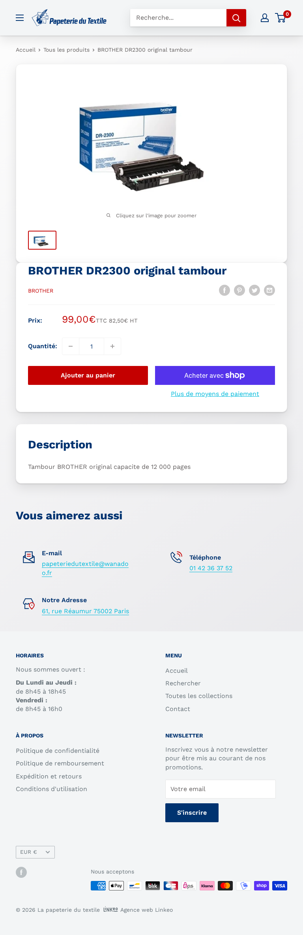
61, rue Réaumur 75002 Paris (85, 611)
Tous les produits (66, 50)
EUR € (28, 852)
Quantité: (42, 346)
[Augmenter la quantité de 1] (112, 346)
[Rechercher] (236, 17)
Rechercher (183, 683)
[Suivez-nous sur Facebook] (21, 872)
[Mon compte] (265, 17)
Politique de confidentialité (57, 750)
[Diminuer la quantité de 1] (70, 346)
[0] (281, 17)
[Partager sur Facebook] (224, 290)
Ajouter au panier (88, 375)
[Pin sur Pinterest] (239, 290)
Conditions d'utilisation (51, 789)
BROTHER (40, 290)
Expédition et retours (49, 776)
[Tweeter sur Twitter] (254, 290)
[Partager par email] (269, 290)
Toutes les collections (198, 696)
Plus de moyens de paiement (215, 394)
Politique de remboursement (60, 763)
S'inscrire (192, 812)
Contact (177, 709)
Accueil (26, 50)
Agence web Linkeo (146, 910)
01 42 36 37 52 (210, 568)
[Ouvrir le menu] (20, 18)
